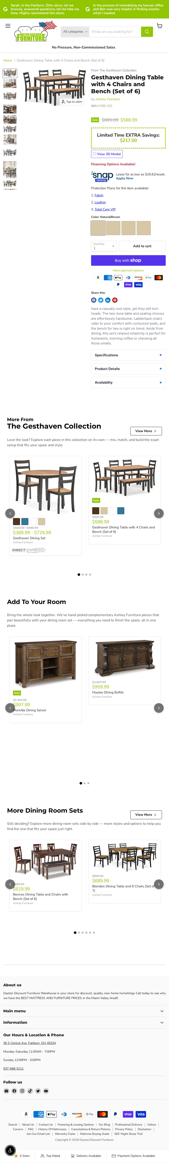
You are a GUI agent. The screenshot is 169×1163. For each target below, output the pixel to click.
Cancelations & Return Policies (90, 1129)
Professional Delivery (128, 1125)
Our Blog (104, 1125)
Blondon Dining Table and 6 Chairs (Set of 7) (123, 888)
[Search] (147, 32)
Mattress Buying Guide (94, 1134)
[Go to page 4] (90, 575)
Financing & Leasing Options (76, 1125)
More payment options (128, 270)
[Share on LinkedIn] (107, 300)
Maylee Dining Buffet (107, 692)
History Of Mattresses (52, 1129)
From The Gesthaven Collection (113, 70)
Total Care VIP (105, 209)
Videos (151, 1125)
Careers (18, 1129)
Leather (100, 202)
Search (12, 1125)
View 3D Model (108, 154)
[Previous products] (10, 513)
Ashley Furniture (108, 99)
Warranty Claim (65, 1134)
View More (143, 431)
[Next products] (159, 513)
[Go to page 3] (86, 575)
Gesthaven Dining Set (29, 538)
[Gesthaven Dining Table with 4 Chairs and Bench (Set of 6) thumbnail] (10, 73)
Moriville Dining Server (29, 710)
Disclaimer (144, 1129)
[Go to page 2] (83, 575)
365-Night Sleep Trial (128, 1134)
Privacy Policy (124, 1129)
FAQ (30, 1129)
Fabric (99, 195)
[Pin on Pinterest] (115, 300)
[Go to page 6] (94, 933)
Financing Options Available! (113, 164)
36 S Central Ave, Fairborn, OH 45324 (29, 1043)
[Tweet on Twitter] (100, 300)
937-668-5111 (13, 1068)
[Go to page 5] (90, 933)
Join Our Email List (38, 1134)
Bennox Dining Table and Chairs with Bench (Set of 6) (40, 896)
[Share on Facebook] (93, 300)
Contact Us (46, 1125)
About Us (28, 1125)
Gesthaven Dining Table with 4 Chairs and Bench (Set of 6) (123, 529)
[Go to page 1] (79, 574)
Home (7, 60)
